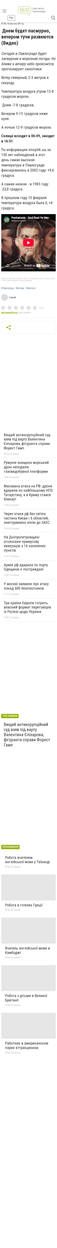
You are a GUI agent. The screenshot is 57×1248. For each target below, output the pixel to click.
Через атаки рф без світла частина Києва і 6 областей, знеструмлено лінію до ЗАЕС (27, 518)
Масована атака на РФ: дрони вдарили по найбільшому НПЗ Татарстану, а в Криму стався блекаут (28, 493)
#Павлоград (7, 288)
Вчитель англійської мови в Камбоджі (27, 950)
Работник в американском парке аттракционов (26, 1045)
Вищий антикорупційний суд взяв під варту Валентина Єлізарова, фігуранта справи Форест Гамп (27, 441)
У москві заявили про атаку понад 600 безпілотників (26, 586)
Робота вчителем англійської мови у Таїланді (27, 859)
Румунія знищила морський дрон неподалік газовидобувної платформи (26, 467)
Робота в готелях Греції (23, 905)
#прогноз (30, 288)
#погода (20, 288)
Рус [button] (11, 17)
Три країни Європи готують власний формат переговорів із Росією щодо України (27, 607)
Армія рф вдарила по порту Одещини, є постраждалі (26, 567)
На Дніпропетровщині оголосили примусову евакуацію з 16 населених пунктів (25, 544)
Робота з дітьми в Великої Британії (26, 998)
